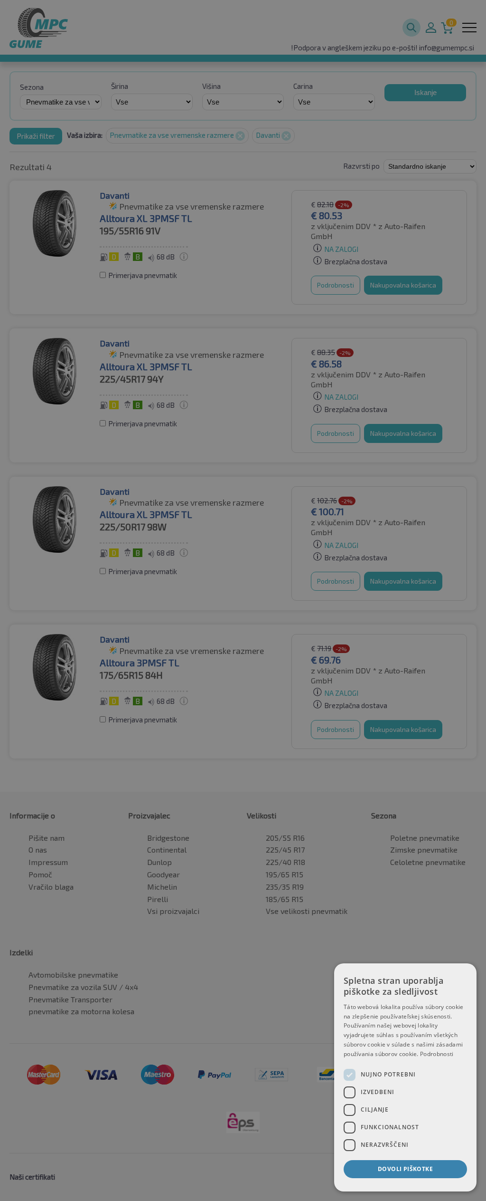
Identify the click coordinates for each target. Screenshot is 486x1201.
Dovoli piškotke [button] (405, 1169)
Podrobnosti (436, 1054)
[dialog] (405, 1077)
